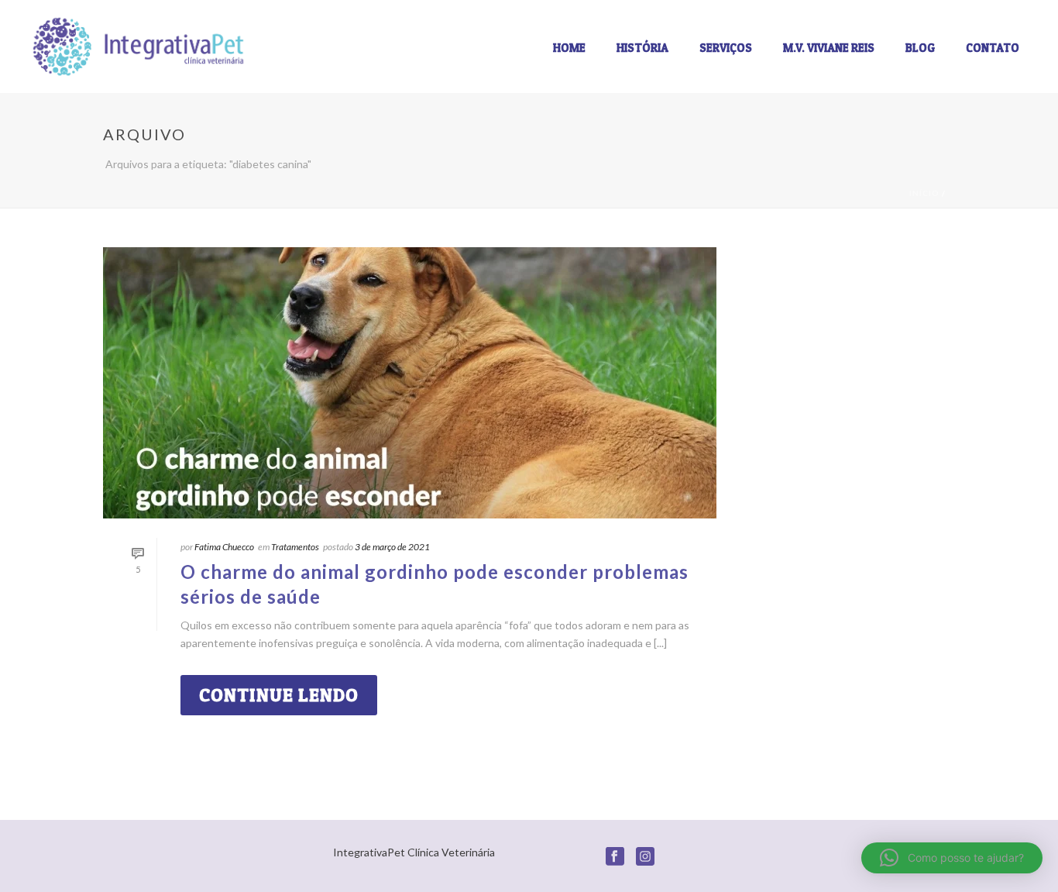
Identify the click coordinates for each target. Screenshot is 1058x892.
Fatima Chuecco (224, 547)
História (642, 47)
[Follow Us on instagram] (645, 857)
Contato (992, 47)
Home (569, 47)
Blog (920, 47)
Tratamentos (295, 547)
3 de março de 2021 (392, 547)
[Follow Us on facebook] (615, 857)
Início (924, 193)
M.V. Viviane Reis (828, 47)
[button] (952, 857)
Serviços (725, 47)
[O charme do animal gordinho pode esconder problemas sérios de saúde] (409, 382)
